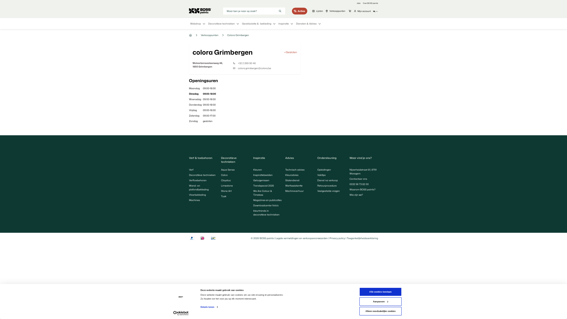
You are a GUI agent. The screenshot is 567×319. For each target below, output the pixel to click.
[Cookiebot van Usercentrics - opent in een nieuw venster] (181, 313)
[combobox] (254, 11)
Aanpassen (379, 301)
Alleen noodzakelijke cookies (380, 311)
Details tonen (207, 307)
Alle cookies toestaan (380, 291)
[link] (359, 3)
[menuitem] (198, 25)
